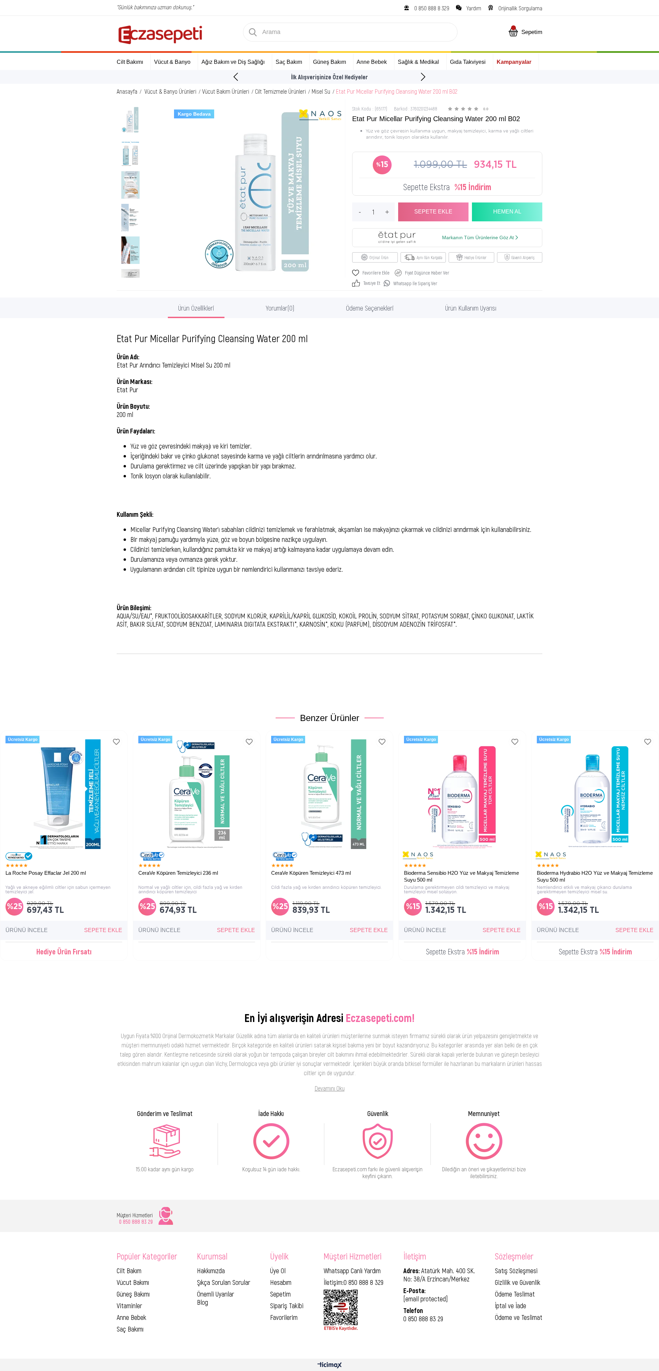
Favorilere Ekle (116, 742)
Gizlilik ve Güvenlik (517, 1282)
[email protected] (425, 1298)
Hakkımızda (211, 1270)
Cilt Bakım (129, 1270)
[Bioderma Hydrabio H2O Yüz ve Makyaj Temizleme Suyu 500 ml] (595, 794)
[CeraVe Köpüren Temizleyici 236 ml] (196, 794)
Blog (202, 1302)
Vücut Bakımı (133, 1282)
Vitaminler (129, 1305)
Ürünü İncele (26, 930)
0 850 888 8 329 (431, 7)
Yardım (473, 7)
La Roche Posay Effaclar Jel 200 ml (45, 873)
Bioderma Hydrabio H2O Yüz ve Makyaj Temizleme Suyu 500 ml (595, 876)
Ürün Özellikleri (196, 308)
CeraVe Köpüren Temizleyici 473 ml (311, 873)
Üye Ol (278, 1270)
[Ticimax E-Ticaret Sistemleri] (329, 1365)
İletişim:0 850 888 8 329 (353, 1282)
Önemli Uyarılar (215, 1294)
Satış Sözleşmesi (516, 1270)
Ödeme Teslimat (515, 1294)
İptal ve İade (510, 1305)
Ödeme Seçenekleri (370, 308)
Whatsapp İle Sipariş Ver (415, 283)
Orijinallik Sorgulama (520, 7)
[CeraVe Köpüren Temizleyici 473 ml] (329, 794)
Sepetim (280, 1294)
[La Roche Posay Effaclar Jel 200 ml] (63, 794)
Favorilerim (284, 1317)
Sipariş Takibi (286, 1305)
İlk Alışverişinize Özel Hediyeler (329, 77)
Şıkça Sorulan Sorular (223, 1282)
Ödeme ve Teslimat (518, 1317)
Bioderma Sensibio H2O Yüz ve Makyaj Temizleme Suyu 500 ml (461, 876)
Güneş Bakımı (133, 1294)
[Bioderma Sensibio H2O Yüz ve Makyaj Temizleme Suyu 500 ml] (462, 794)
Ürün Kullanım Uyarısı (470, 308)
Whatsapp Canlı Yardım (352, 1270)
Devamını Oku (330, 1088)
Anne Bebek (131, 1317)
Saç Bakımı (130, 1329)
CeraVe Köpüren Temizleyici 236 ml (178, 873)
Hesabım (280, 1282)
